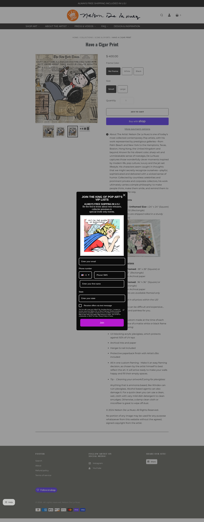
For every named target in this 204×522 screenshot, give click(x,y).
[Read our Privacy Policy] (123, 310)
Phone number (85, 268)
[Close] (124, 195)
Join (102, 323)
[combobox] (85, 275)
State (81, 292)
